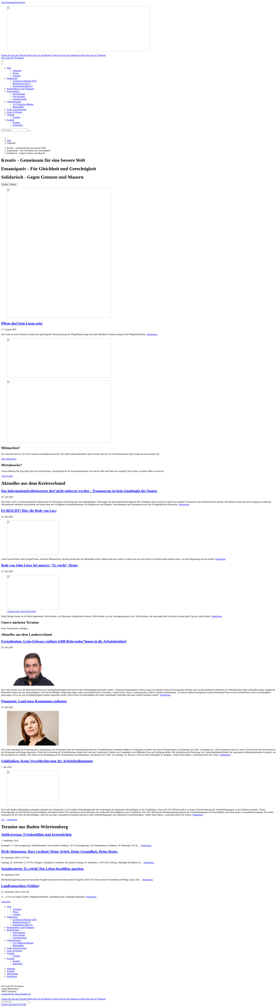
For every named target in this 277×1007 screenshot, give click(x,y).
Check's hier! (7, 476)
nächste (13, 819)
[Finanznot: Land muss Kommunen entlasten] (138, 728)
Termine (10, 114)
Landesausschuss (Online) (20, 886)
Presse (15, 73)
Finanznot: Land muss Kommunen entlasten (34, 701)
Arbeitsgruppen (14, 101)
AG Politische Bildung (23, 104)
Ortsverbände (19, 96)
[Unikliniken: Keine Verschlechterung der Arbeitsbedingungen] (138, 788)
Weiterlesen (152, 334)
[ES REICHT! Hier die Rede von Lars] (138, 538)
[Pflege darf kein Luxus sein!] (138, 253)
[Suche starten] (29, 130)
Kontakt (10, 120)
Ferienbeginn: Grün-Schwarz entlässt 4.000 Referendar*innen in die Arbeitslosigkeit (64, 641)
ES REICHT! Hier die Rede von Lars (28, 510)
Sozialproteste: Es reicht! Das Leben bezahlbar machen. (42, 868)
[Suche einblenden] (2, 61)
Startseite (11, 968)
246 (8, 819)
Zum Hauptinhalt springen (13, 2)
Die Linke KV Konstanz (12, 58)
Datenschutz (12, 974)
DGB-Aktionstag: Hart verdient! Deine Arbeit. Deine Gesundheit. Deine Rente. (59, 851)
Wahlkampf (12, 78)
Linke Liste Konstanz (17, 109)
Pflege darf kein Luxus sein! (22, 323)
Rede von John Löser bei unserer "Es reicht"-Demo (39, 565)
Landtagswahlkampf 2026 (25, 81)
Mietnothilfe (18, 107)
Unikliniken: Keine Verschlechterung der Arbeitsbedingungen (47, 761)
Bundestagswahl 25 (22, 83)
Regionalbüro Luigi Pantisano (20, 88)
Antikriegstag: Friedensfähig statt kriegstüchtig (36, 834)
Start (9, 68)
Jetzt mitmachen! (8, 459)
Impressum (18, 125)
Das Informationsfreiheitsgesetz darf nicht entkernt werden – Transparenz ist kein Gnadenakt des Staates (79, 491)
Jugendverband (20, 99)
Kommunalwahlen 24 (22, 86)
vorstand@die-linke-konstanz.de (16, 994)
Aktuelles (17, 70)
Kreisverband (13, 91)
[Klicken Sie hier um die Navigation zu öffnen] (2, 63)
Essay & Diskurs (14, 112)
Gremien (17, 76)
